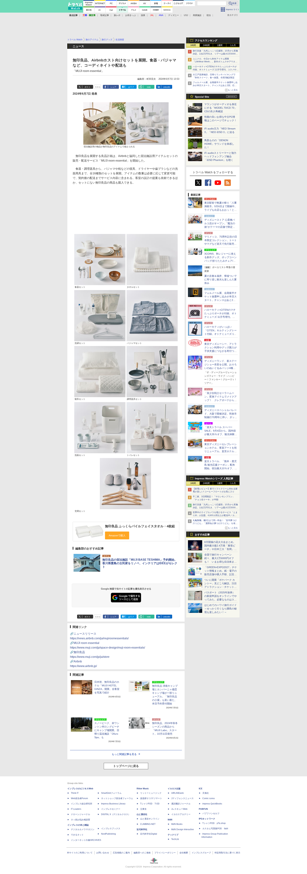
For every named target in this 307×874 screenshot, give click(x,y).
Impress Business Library (113, 803)
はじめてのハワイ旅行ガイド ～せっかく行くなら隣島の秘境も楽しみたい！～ (220, 609)
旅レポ (117, 15)
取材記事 (104, 15)
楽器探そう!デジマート (151, 798)
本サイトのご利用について (80, 852)
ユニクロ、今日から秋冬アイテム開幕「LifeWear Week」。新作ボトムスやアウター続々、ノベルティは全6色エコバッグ (215, 62)
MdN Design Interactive (182, 829)
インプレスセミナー (110, 809)
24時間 (206, 45)
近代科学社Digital (148, 834)
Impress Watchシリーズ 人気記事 (214, 478)
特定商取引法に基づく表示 (227, 852)
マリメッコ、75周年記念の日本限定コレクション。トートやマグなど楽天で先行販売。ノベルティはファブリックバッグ (220, 243)
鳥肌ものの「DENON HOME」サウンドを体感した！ (219, 144)
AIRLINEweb (177, 793)
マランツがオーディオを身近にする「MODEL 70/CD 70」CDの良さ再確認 (220, 108)
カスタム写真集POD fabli (215, 828)
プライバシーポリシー (165, 852)
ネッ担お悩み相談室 (80, 819)
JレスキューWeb (179, 809)
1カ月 (233, 45)
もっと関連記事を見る (124, 754)
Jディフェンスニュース (182, 798)
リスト (98, 87)
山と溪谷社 (142, 814)
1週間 (219, 45)
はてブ (131, 87)
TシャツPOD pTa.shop (214, 823)
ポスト (87, 87)
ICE (200, 788)
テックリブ (173, 835)
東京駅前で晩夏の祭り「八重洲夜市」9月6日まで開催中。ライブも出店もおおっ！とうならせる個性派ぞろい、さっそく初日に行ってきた (220, 209)
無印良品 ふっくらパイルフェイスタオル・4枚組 (140, 526)
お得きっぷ (130, 15)
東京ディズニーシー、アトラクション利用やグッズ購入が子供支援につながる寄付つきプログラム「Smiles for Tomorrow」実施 (220, 351)
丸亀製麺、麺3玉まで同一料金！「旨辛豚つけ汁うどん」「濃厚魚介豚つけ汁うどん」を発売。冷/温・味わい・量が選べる (215, 523)
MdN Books (176, 824)
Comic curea (208, 798)
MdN (170, 819)
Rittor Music (143, 788)
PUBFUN (203, 809)
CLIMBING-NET (147, 824)
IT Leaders (76, 809)
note (149, 87)
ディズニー (173, 15)
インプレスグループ (201, 852)
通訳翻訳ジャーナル (180, 803)
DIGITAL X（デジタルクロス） (115, 814)
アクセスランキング (206, 40)
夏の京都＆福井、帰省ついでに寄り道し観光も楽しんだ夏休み (220, 279)
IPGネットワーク (207, 819)
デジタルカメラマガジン (82, 829)
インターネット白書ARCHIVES (86, 840)
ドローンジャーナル (80, 814)
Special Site (202, 96)
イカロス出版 (174, 788)
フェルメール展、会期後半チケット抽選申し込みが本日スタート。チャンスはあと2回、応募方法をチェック (215, 85)
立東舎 (143, 809)
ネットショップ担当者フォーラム (117, 798)
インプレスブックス (110, 828)
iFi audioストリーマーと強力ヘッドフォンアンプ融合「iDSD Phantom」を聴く (220, 156)
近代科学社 (142, 829)
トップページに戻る (126, 765)
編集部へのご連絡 (142, 852)
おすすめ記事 (202, 534)
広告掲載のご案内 (121, 852)
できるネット (77, 835)
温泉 (143, 15)
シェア (113, 87)
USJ (186, 15)
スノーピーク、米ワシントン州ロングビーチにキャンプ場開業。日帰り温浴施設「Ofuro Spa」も (106, 730)
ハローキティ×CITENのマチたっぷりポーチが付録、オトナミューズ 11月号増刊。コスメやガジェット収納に (215, 69)
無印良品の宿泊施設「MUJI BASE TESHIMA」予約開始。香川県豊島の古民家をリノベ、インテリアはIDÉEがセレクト (139, 563)
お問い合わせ (102, 852)
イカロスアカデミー (180, 814)
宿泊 (208, 15)
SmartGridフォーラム (111, 793)
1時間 (193, 45)
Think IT (75, 793)
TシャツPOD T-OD (150, 803)
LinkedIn (166, 87)
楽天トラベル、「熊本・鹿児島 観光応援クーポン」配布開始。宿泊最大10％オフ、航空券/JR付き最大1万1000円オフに (220, 468)
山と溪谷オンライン (149, 819)
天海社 (205, 793)
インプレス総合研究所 (81, 803)
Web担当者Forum (79, 798)
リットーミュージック (150, 793)
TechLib (175, 839)
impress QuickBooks (212, 803)
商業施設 (197, 15)
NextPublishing (108, 834)
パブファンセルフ (210, 813)
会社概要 (183, 852)
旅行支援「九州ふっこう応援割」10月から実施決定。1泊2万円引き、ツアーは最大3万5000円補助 (215, 54)
